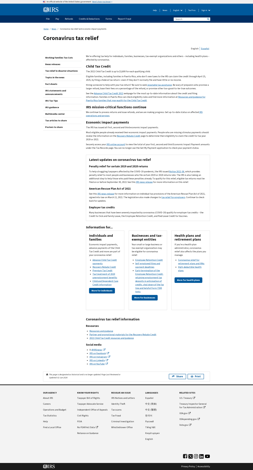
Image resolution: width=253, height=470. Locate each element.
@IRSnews (97, 349)
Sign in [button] (204, 10)
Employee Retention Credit (149, 260)
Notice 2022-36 (176, 171)
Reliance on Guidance (87, 433)
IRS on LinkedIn (97, 360)
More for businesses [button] (144, 297)
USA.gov (183, 413)
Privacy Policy (188, 466)
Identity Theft (118, 403)
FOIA (79, 421)
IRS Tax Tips (51, 100)
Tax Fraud (116, 415)
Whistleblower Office (122, 427)
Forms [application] (109, 18)
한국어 (148, 415)
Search (208, 19)
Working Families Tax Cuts (59, 57)
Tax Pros (192, 10)
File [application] (48, 18)
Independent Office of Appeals (92, 409)
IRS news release (144, 182)
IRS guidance (52, 107)
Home (46, 29)
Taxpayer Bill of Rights (88, 398)
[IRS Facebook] (185, 455)
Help (155, 10)
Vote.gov (183, 424)
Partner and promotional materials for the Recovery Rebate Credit (122, 334)
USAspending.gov (188, 419)
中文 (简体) (151, 403)
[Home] (50, 8)
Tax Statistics (50, 415)
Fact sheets (51, 84)
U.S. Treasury (185, 398)
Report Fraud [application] (124, 18)
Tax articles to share (56, 120)
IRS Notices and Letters (123, 398)
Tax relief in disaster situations (61, 70)
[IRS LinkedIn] (201, 455)
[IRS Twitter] (190, 455)
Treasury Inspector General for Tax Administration (193, 405)
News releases (52, 64)
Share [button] (179, 376)
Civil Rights (83, 415)
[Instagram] (196, 455)
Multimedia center (55, 113)
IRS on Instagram (98, 356)
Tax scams (116, 409)
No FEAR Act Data (86, 427)
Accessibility (204, 466)
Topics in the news (54, 77)
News (165, 10)
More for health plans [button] (188, 280)
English (176, 10)
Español (205, 48)
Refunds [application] (69, 18)
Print (198, 376)
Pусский (149, 421)
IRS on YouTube (97, 363)
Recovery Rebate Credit (128, 135)
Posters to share (54, 127)
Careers (47, 403)
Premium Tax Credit (102, 270)
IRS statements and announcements (55, 92)
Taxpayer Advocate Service (90, 403)
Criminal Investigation (122, 421)
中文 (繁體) (151, 409)
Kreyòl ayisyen (152, 433)
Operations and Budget (54, 409)
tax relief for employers (173, 197)
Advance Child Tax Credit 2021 (108, 93)
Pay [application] (57, 18)
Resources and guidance (101, 331)
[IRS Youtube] (207, 455)
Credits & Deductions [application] (89, 18)
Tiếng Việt (150, 427)
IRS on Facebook (97, 353)
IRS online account (115, 144)
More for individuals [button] (102, 290)
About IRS (48, 398)
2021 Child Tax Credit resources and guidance (111, 338)
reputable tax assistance (159, 84)
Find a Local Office (52, 427)
